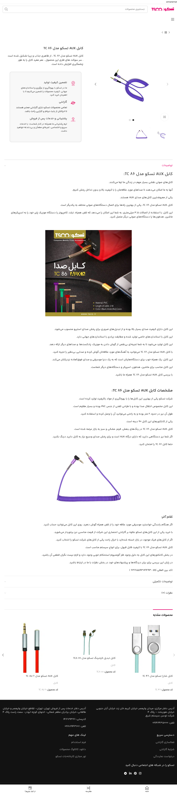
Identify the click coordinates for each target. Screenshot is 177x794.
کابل (170, 683)
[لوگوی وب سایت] (162, 9)
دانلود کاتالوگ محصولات (72, 749)
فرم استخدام (78, 742)
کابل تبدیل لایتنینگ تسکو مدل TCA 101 (94, 658)
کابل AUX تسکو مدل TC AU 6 (42, 676)
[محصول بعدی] (162, 32)
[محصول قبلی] (169, 32)
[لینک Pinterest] (135, 773)
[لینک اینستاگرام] (140, 773)
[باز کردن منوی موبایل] (172, 19)
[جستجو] (6, 9)
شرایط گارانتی (166, 749)
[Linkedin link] (130, 773)
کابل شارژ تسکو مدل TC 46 (157, 676)
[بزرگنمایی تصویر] (164, 117)
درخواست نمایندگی (163, 756)
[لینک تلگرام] (125, 773)
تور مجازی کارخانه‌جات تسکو (70, 756)
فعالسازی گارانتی (165, 742)
